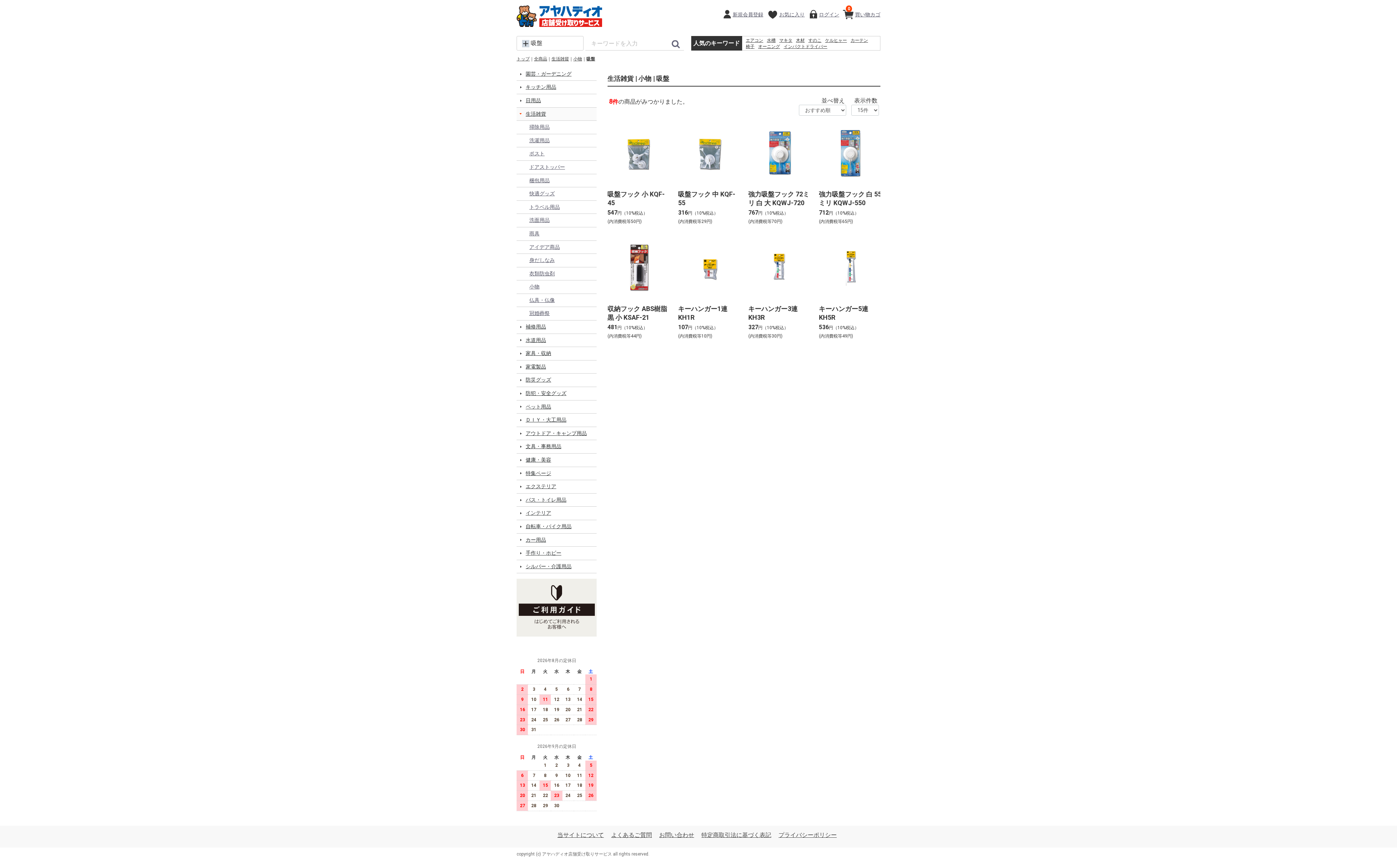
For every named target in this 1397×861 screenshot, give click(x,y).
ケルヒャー (836, 40)
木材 (800, 40)
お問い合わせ (676, 835)
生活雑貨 (560, 58)
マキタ (785, 40)
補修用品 (536, 327)
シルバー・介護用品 (549, 566)
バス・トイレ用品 (546, 500)
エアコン (754, 40)
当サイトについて (580, 835)
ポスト (537, 153)
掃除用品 (539, 127)
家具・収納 (538, 353)
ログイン (829, 14)
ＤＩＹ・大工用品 (546, 420)
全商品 (540, 58)
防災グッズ (538, 380)
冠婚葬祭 (539, 313)
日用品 (533, 100)
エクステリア (541, 486)
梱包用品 (539, 180)
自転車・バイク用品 (549, 526)
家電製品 (536, 367)
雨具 (534, 233)
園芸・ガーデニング (549, 74)
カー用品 (536, 540)
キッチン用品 (541, 87)
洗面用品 (539, 220)
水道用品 (536, 340)
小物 (577, 58)
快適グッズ (542, 193)
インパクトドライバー (805, 46)
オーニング (769, 46)
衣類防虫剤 (542, 273)
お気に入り (792, 14)
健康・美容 (538, 460)
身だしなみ (542, 260)
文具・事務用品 (543, 446)
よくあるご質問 (631, 835)
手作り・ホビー (543, 553)
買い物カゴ (864, 11)
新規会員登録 (748, 14)
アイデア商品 (544, 247)
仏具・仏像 (542, 300)
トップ (523, 58)
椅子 (750, 46)
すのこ (814, 40)
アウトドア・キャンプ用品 (556, 433)
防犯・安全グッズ (546, 393)
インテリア (538, 513)
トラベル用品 (544, 207)
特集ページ (538, 473)
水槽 (771, 40)
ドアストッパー (547, 167)
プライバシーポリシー (808, 835)
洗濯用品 (539, 140)
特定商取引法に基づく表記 (736, 835)
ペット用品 (538, 407)
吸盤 (590, 58)
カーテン (859, 40)
